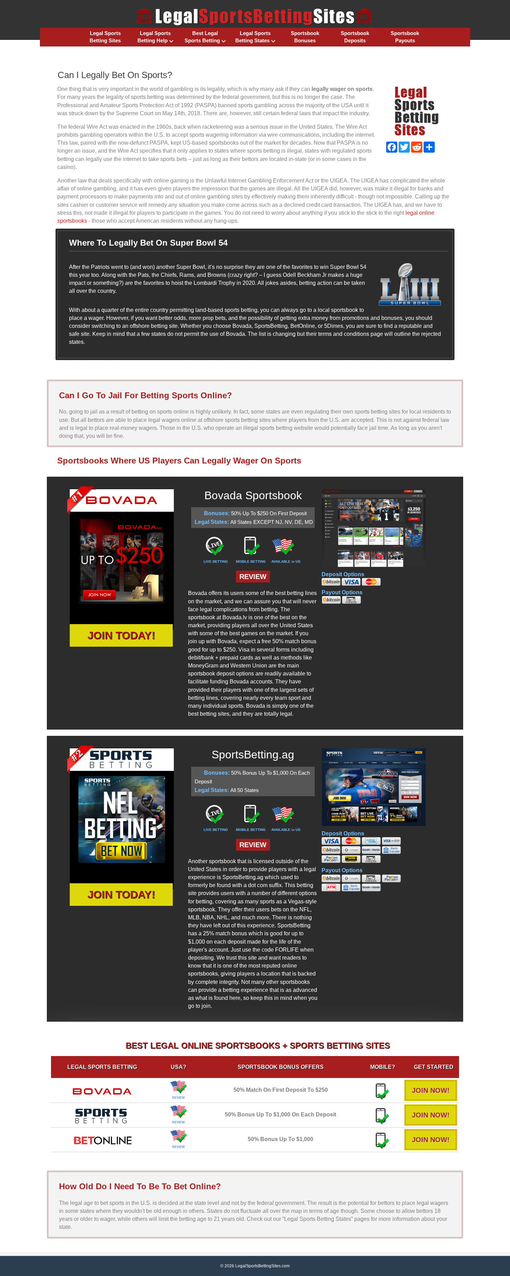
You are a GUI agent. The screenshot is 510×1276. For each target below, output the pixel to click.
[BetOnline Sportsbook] (102, 1137)
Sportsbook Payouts (405, 36)
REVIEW (252, 576)
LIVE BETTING (216, 561)
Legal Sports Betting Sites (105, 36)
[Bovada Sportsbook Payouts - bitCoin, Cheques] (390, 600)
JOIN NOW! (431, 1090)
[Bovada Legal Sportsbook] (122, 560)
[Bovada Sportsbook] (102, 1088)
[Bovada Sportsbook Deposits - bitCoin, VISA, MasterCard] (390, 582)
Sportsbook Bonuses (305, 36)
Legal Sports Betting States (253, 36)
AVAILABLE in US (285, 561)
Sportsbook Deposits (355, 36)
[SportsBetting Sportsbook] (102, 1114)
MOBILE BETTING (251, 561)
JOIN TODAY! (121, 635)
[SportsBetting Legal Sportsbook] (122, 819)
